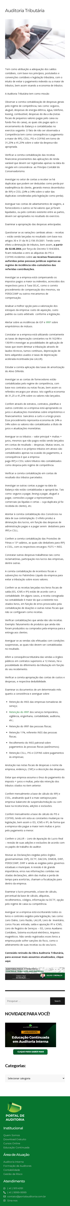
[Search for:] (27, 1001)
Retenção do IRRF (19, 712)
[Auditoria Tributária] (35, 39)
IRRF (48, 322)
